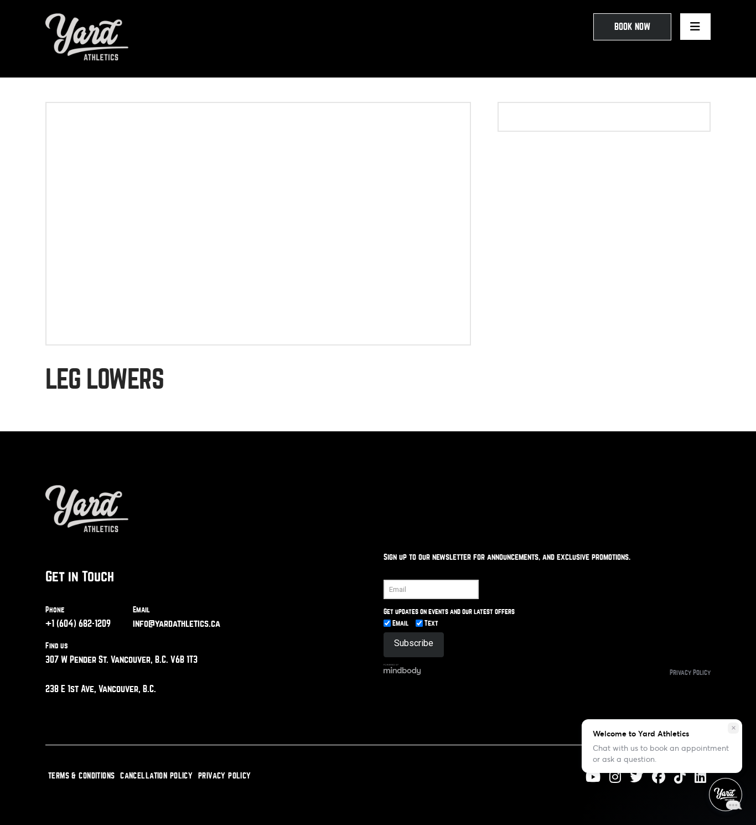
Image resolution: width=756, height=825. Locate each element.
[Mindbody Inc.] (402, 669)
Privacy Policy (690, 672)
